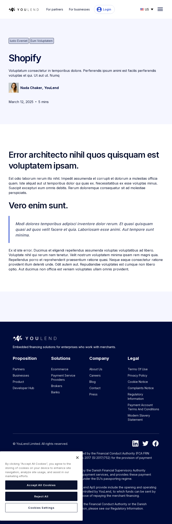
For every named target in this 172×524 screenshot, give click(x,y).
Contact (94, 388)
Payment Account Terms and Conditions (143, 407)
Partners (19, 369)
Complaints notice (141, 388)
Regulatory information (136, 396)
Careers (95, 375)
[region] (41, 486)
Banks (55, 392)
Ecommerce (59, 369)
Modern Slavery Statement (139, 417)
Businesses (21, 375)
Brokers (56, 386)
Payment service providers (63, 377)
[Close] (77, 457)
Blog (92, 381)
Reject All (41, 496)
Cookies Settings (41, 507)
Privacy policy (137, 375)
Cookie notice (138, 381)
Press (93, 394)
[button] (147, 9)
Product (18, 381)
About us (95, 369)
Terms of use (138, 369)
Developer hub (23, 388)
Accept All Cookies (41, 485)
